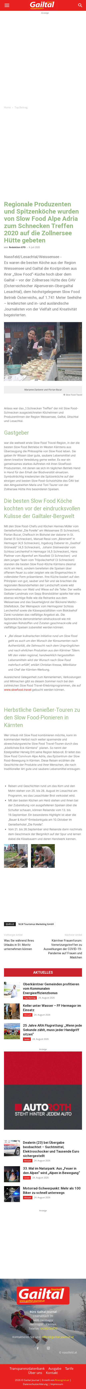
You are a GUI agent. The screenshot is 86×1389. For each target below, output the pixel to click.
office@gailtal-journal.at (58, 1337)
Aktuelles (43, 972)
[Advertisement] (43, 58)
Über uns (35, 1373)
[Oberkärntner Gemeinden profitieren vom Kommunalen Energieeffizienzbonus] (12, 990)
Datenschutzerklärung (35, 1384)
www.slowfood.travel (17, 689)
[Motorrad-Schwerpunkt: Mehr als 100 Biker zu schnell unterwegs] (12, 1194)
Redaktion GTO (17, 247)
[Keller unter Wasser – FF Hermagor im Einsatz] (12, 1011)
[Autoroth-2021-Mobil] (43, 1128)
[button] (6, 5)
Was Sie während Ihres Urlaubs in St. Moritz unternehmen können (19, 945)
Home (7, 107)
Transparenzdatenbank (27, 1368)
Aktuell (27, 1014)
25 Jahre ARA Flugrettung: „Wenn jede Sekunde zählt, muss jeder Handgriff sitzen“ (52, 1029)
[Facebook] (38, 1348)
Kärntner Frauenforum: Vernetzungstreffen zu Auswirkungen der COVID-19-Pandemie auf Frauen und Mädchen (63, 949)
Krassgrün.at (62, 1380)
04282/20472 (48, 1328)
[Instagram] (48, 1348)
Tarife (69, 1368)
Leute (27, 1039)
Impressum (56, 1384)
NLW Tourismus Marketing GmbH (36, 924)
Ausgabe (54, 1368)
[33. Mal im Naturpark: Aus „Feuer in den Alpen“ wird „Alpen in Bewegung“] (12, 1174)
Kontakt (52, 1373)
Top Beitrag (21, 107)
